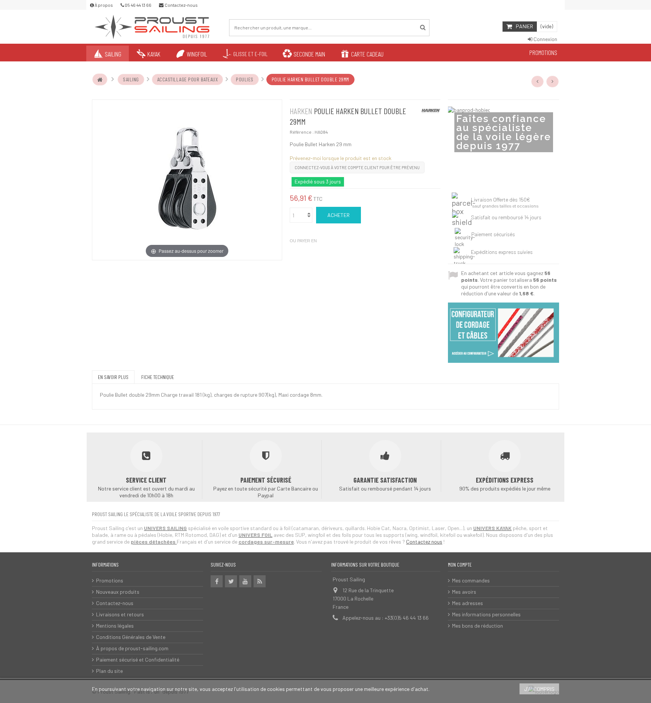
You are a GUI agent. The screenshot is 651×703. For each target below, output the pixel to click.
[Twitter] (231, 581)
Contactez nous (424, 541)
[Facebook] (217, 581)
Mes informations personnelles (486, 614)
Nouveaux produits (117, 591)
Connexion (544, 39)
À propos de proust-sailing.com (132, 648)
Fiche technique (157, 377)
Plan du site (109, 671)
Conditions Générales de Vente (130, 637)
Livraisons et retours (120, 614)
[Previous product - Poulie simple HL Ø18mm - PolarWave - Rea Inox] (537, 81)
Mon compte (460, 564)
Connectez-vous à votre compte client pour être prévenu (357, 167)
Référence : (302, 131)
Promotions (109, 580)
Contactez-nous (114, 603)
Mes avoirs (464, 591)
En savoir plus (113, 377)
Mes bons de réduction (477, 625)
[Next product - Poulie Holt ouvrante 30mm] (552, 81)
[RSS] (260, 581)
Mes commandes (471, 580)
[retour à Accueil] (99, 79)
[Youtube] (245, 581)
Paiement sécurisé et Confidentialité (137, 659)
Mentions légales (115, 625)
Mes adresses (467, 603)
